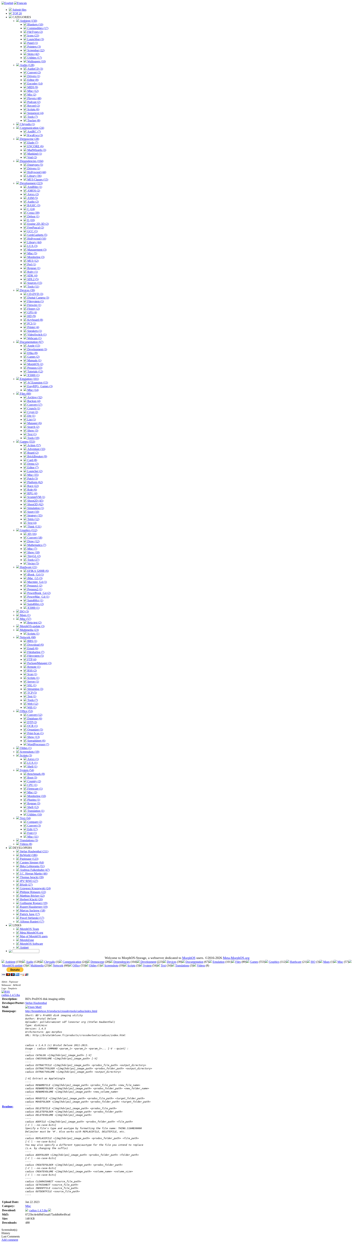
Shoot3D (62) (35, 504)
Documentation (194, 961)
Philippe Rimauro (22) (32, 892)
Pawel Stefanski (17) (31, 917)
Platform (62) (35, 482)
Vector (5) (33, 563)
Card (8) (32, 460)
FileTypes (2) (35, 31)
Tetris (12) (33, 519)
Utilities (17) (34, 57)
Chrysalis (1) (27, 124)
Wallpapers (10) (36, 61)
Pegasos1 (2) (34, 585)
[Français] (20, 3)
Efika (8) (32, 353)
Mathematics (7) (36, 545)
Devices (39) (27, 290)
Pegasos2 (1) (34, 589)
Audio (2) (33, 201)
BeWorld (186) (28, 855)
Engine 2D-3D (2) (38, 223)
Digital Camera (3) (38, 297)
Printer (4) (33, 327)
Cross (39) (33, 212)
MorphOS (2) (35, 364)
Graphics (274, 961)
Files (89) (25, 393)
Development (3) (37, 349)
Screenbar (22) (35, 50)
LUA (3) (32, 246)
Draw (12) (33, 541)
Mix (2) (31, 94)
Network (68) (27, 637)
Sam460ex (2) (35, 604)
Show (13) (33, 737)
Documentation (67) (31, 342)
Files (238, 961)
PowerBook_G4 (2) (39, 593)
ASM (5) (32, 198)
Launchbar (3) (35, 39)
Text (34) (25, 818)
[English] (7, 3)
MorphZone (26, 940)
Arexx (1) (33, 759)
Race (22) (33, 485)
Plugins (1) (33, 799)
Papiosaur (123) (28, 858)
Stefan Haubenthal (36, 1003)
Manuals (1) (34, 360)
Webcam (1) (34, 338)
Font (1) (32, 833)
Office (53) (26, 711)
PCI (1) (31, 323)
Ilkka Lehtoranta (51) (32, 866)
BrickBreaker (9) (37, 456)
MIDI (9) (32, 87)
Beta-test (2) (34, 622)
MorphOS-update (12, 965)
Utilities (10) (34, 814)
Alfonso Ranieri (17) (31, 921)
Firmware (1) (35, 788)
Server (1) (33, 681)
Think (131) (34, 526)
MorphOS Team (29, 928)
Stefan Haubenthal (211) (33, 851)
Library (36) (34, 175)
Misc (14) (33, 390)
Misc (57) (25, 618)
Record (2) (33, 105)
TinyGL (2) (34, 556)
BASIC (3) (33, 205)
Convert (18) (34, 537)
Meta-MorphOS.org (31, 932)
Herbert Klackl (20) (31, 899)
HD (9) (31, 316)
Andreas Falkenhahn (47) (34, 869)
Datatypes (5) (35, 164)
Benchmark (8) (36, 773)
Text (163, 965)
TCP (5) (32, 692)
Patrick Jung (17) (29, 914)
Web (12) (32, 703)
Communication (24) (31, 127)
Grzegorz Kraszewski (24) (35, 888)
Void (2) (32, 157)
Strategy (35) (34, 515)
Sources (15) (34, 282)
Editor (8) (33, 79)
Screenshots (111, 965)
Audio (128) (26, 65)
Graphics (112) (28, 530)
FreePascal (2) (35, 227)
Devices (171, 961)
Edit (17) (32, 829)
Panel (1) (32, 42)
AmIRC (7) (34, 131)
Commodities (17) (37, 28)
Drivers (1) (33, 76)
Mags (326, 961)
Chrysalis (49, 961)
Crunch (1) (33, 408)
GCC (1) (32, 231)
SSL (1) (31, 685)
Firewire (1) (34, 305)
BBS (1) (32, 641)
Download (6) (35, 644)
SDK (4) (32, 275)
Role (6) (32, 489)
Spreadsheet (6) (36, 740)
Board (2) (33, 452)
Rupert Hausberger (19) (33, 906)
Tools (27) (33, 559)
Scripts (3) (25, 755)
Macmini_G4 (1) (37, 581)
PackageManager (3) (39, 663)
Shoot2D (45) (35, 500)
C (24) (31, 209)
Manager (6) (34, 423)
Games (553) (27, 441)
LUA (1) (32, 762)
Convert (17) (34, 404)
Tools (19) (33, 437)
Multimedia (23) (29, 629)
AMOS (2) (33, 190)
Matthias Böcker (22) (32, 895)
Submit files (19, 9)
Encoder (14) (35, 83)
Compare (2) (34, 821)
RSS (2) (32, 670)
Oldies (93, 965)
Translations (182, 965)
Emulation (219, 961)
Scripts (131, 965)
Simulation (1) (35, 508)
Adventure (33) (36, 449)
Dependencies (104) (31, 161)
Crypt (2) (32, 412)
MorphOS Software (31, 943)
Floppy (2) (33, 308)
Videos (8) (25, 844)
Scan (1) (32, 674)
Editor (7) (33, 467)
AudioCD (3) (35, 68)
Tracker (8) (33, 120)
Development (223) (31, 183)
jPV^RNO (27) (28, 881)
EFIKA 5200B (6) (38, 570)
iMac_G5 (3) (34, 578)
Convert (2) (34, 72)
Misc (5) (32, 253)
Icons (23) (33, 35)
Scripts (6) (33, 109)
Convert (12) (34, 714)
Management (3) (36, 249)
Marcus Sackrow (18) (32, 910)
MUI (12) (33, 260)
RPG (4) (32, 493)
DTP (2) (32, 722)
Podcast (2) (33, 102)
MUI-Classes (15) (37, 179)
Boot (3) (32, 777)
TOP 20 (17, 13)
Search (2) (33, 426)
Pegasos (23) (34, 367)
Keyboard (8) (35, 319)
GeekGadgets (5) (37, 234)
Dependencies (121, 961)
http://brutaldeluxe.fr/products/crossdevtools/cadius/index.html (61, 1011)
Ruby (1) (32, 271)
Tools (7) (32, 116)
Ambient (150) (28, 20)
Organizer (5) (35, 729)
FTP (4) (31, 659)
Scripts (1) (33, 633)
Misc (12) (33, 90)
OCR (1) (32, 725)
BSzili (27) (26, 884)
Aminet (24, 947)
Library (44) (34, 242)
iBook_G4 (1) (35, 574)
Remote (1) (33, 666)
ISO (313, 961)
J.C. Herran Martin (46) (33, 873)
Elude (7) (32, 142)
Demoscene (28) (29, 138)
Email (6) (32, 648)
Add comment (9, 1239)
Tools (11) (33, 286)
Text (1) (32, 434)
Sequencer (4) (35, 113)
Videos (201, 965)
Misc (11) (32, 836)
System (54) (26, 770)
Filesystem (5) (35, 655)
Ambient (10, 961)
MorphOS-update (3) (31, 626)
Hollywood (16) (36, 238)
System (147, 965)
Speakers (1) (34, 330)
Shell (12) (33, 807)
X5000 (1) (33, 375)
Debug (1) (33, 216)
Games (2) (33, 356)
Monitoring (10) (36, 796)
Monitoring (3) (35, 257)
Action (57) (34, 445)
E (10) (31, 220)
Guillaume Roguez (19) (33, 903)
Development (148, 961)
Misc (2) (32, 792)
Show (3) (32, 430)
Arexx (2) (33, 194)
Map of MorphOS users (33, 936)
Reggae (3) (33, 803)
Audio (29, 961)
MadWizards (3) (36, 150)
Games (254, 961)
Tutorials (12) (35, 371)
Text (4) (32, 522)
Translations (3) (28, 840)
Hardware (295, 961)
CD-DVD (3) (35, 294)
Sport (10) (33, 511)
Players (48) (34, 98)
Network (58, 965)
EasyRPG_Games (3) (40, 386)
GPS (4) (32, 312)
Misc (340, 961)
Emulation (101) (29, 378)
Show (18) (33, 552)
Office (76, 965)
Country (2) (34, 781)
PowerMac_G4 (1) (38, 596)
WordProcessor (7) (38, 744)
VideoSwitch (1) (36, 334)
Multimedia (37, 965)
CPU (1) (32, 785)
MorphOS (188, 958)
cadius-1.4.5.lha (10, 995)
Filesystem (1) (35, 301)
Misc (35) (33, 474)
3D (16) (32, 533)
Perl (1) (31, 264)
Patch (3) (32, 478)
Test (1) (31, 696)
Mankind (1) (34, 153)
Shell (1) (32, 766)
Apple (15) (33, 345)
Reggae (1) (33, 268)
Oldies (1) (25, 748)
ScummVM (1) (36, 497)
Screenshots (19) (29, 751)
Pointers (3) (34, 46)
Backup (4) (33, 401)
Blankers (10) (35, 24)
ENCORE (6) (35, 146)
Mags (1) (24, 615)
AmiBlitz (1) (34, 186)
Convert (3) (34, 825)
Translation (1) (35, 810)
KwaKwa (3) (35, 135)
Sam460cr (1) (35, 600)
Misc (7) (32, 548)
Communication (72, 961)
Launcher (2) (34, 471)
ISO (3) (24, 611)
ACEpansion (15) (37, 382)
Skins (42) (33, 54)
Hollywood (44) (36, 172)
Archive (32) (34, 397)
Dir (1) (31, 415)
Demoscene (97, 961)
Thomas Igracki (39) (31, 877)
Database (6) (34, 718)
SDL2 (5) (33, 279)
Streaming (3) (35, 689)
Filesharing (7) (35, 652)
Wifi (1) (31, 707)
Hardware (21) (28, 567)
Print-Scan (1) (35, 733)
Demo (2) (33, 463)
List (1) (31, 419)
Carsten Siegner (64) (31, 862)
